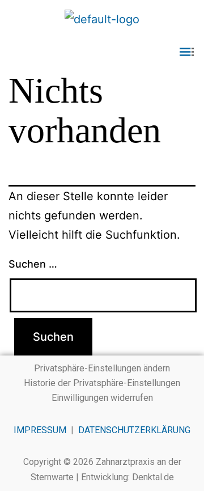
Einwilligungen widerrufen (102, 397)
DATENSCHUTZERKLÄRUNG (134, 430)
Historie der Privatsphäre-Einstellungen (102, 383)
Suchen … (32, 264)
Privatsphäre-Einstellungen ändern (102, 368)
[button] (102, 53)
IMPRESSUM (40, 430)
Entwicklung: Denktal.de (127, 477)
